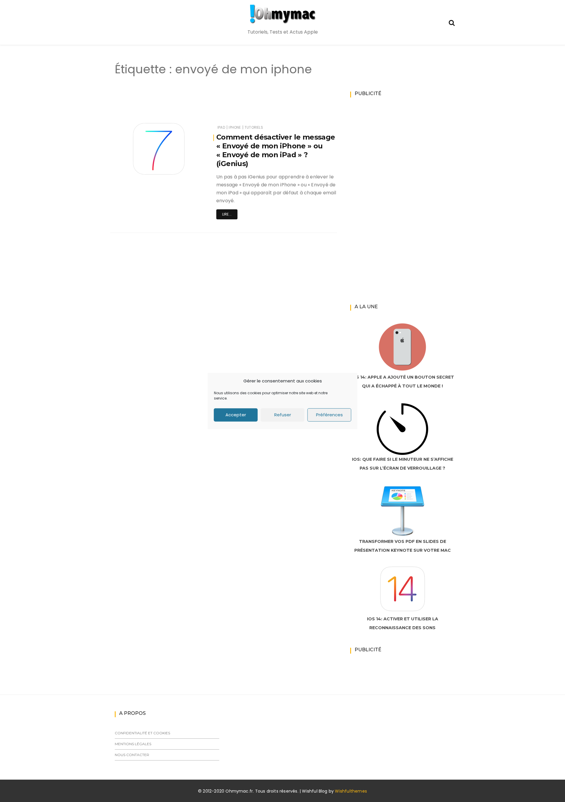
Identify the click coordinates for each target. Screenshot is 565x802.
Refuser (282, 415)
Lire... (227, 214)
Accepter (235, 415)
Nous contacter (132, 755)
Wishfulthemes (351, 791)
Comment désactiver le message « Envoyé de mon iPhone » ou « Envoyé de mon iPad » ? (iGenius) (275, 150)
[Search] (452, 22)
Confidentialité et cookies (142, 733)
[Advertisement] (213, 105)
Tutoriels (254, 127)
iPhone (235, 127)
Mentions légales (133, 744)
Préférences (329, 415)
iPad (221, 127)
